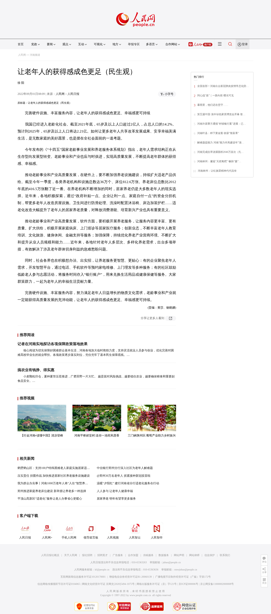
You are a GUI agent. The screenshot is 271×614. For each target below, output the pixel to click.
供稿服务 (148, 555)
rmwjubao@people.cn (185, 569)
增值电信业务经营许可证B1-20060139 (130, 576)
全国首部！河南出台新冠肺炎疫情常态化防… (223, 86)
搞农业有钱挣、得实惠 (36, 370)
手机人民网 (69, 537)
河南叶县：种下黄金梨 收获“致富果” (218, 133)
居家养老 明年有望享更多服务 (116, 498)
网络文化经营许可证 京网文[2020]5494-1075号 (108, 584)
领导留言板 (91, 537)
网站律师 (194, 555)
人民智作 (157, 537)
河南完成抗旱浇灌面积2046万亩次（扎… (220, 152)
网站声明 (179, 555)
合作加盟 (133, 555)
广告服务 (118, 555)
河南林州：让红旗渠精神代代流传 (217, 170)
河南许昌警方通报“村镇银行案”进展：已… (221, 123)
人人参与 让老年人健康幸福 (115, 491)
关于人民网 (70, 555)
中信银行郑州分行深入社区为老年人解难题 (125, 467)
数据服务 (164, 555)
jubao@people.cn (172, 562)
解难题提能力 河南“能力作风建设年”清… (220, 142)
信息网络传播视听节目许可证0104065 (58, 584)
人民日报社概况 (50, 555)
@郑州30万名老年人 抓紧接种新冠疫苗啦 (123, 475)
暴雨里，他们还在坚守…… (212, 105)
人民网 (22, 55)
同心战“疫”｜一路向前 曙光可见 (215, 95)
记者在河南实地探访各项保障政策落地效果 (53, 344)
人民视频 (113, 537)
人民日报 (25, 537)
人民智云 (135, 537)
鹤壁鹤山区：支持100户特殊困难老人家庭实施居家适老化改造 (58, 467)
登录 (245, 44)
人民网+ (47, 537)
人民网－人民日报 (67, 93)
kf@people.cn (102, 569)
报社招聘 (87, 555)
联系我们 (225, 555)
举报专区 (134, 44)
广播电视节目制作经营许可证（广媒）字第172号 (183, 576)
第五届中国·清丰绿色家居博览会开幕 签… (221, 114)
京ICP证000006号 (188, 584)
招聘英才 (102, 555)
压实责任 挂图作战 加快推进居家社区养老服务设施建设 (54, 475)
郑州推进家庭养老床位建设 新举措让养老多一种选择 (52, 491)
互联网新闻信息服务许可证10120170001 (83, 576)
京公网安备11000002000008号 (217, 584)
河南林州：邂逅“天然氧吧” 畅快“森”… (219, 161)
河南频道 (35, 55)
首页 (21, 44)
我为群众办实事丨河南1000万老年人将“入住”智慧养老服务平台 (59, 483)
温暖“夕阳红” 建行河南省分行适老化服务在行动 (128, 483)
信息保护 (209, 555)
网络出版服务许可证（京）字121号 (157, 584)
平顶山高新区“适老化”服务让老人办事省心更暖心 (50, 498)
